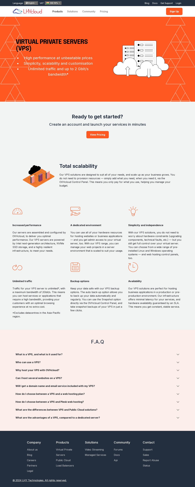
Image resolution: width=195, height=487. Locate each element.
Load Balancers (65, 465)
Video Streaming (94, 449)
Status (146, 465)
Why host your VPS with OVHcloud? (37, 370)
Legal (30, 470)
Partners (32, 465)
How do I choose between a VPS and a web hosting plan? (50, 393)
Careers (31, 460)
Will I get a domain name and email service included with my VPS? (55, 386)
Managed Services (95, 454)
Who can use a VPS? (28, 362)
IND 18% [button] (54, 3)
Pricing (104, 11)
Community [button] (88, 11)
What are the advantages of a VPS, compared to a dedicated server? (58, 417)
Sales (146, 454)
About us (32, 449)
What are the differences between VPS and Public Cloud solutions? (56, 409)
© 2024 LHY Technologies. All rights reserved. (39, 480)
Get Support (167, 3)
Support (147, 449)
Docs (155, 3)
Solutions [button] (72, 11)
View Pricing (97, 134)
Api (116, 460)
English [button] (31, 3)
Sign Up (174, 11)
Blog (147, 3)
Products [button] (57, 11)
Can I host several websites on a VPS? (39, 378)
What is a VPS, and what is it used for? (39, 354)
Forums (118, 449)
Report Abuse (151, 460)
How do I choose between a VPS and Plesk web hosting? (50, 401)
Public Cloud (63, 460)
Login (178, 3)
